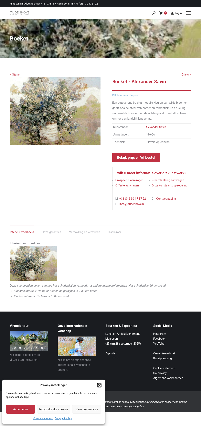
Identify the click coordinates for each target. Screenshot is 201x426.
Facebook (159, 338)
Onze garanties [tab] (51, 232)
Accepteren (20, 409)
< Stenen (15, 74)
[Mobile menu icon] (188, 13)
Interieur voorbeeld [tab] (22, 232)
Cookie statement (43, 418)
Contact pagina (166, 198)
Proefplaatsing (162, 358)
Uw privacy (160, 373)
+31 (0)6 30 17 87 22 (132, 198)
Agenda (110, 353)
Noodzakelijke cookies (53, 409)
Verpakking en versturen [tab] (84, 232)
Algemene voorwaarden (168, 378)
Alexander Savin (156, 127)
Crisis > (186, 74)
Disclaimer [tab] (114, 232)
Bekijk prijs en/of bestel (136, 157)
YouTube (158, 343)
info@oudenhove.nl (132, 204)
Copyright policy (63, 418)
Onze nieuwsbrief (164, 353)
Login (178, 13)
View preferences (87, 409)
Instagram (159, 333)
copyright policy (134, 406)
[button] (99, 385)
